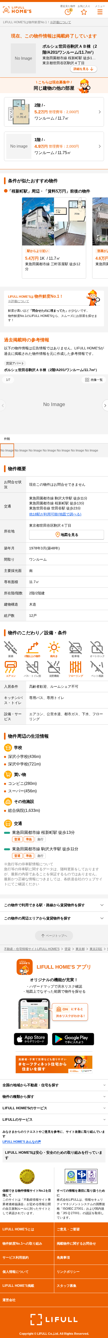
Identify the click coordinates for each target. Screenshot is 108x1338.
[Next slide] (105, 405)
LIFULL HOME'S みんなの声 (22, 1141)
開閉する (101, 1085)
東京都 (80, 949)
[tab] (7, 450)
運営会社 (9, 1300)
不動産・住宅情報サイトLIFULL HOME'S (32, 949)
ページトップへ (56, 935)
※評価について (60, 22)
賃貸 (68, 949)
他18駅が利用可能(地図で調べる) (55, 514)
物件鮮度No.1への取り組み (22, 1243)
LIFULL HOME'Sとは (18, 1229)
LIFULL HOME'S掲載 (18, 1286)
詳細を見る (81, 69)
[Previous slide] (3, 405)
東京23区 (96, 949)
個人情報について (16, 1272)
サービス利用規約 (16, 1257)
